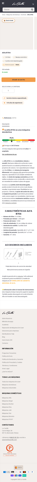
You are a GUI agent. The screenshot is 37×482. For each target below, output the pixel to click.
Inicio (3, 15)
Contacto (5, 343)
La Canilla (23, 479)
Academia (5, 324)
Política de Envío (7, 356)
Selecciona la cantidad (11, 86)
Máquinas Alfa (6, 398)
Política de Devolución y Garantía (12, 359)
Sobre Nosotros (7, 318)
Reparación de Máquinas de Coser (13, 328)
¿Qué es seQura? (7, 371)
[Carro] (33, 4)
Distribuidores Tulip (8, 334)
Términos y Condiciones (9, 365)
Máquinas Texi (6, 413)
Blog (3, 337)
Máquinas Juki (6, 410)
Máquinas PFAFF (7, 419)
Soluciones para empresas (10, 331)
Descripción (5, 124)
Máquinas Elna (7, 407)
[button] (3, 3)
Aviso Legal (5, 368)
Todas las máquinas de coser (11, 381)
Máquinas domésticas (13, 15)
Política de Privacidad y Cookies (12, 362)
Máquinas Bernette (8, 416)
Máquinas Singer (7, 401)
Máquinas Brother (8, 404)
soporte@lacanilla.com (9, 440)
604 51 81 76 (14, 437)
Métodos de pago (7, 321)
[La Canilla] (18, 4)
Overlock (23, 15)
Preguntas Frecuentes (9, 353)
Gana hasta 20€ (7, 340)
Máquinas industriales (9, 388)
